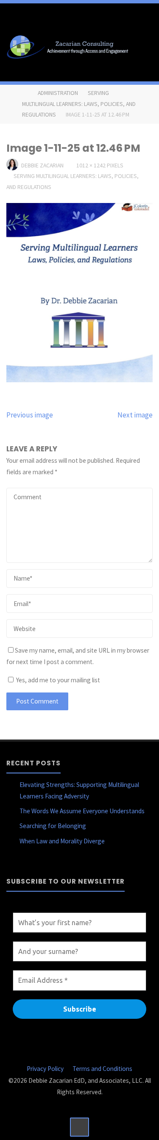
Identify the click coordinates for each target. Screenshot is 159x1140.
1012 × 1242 (91, 165)
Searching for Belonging (53, 826)
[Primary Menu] (143, 45)
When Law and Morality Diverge (62, 841)
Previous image (29, 415)
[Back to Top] (79, 1127)
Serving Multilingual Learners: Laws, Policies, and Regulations (79, 103)
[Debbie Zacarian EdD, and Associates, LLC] (69, 46)
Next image (135, 415)
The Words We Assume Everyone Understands (82, 811)
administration (58, 93)
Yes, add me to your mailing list (57, 680)
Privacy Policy (45, 1069)
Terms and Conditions (102, 1069)
